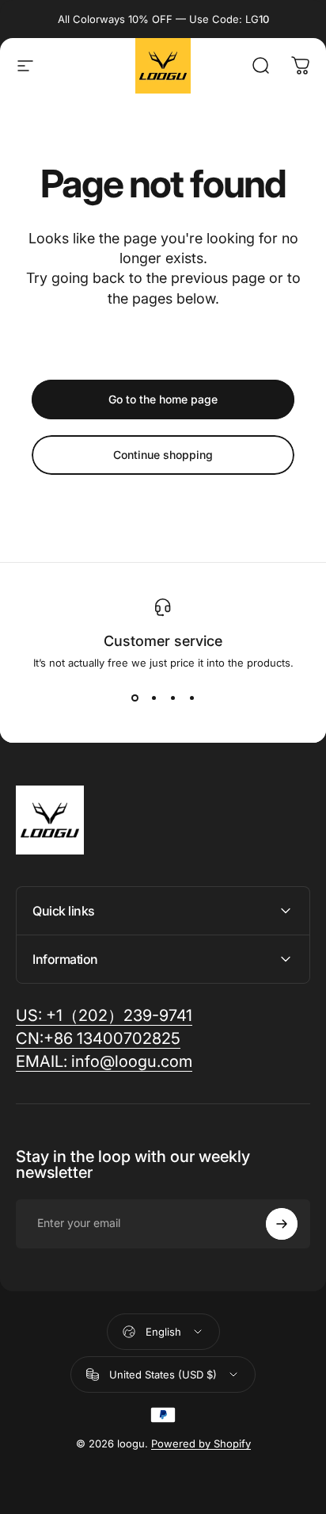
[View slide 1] (134, 697)
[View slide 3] (172, 697)
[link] (104, 1062)
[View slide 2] (153, 697)
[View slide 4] (191, 697)
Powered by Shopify (201, 1443)
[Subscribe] (282, 1224)
